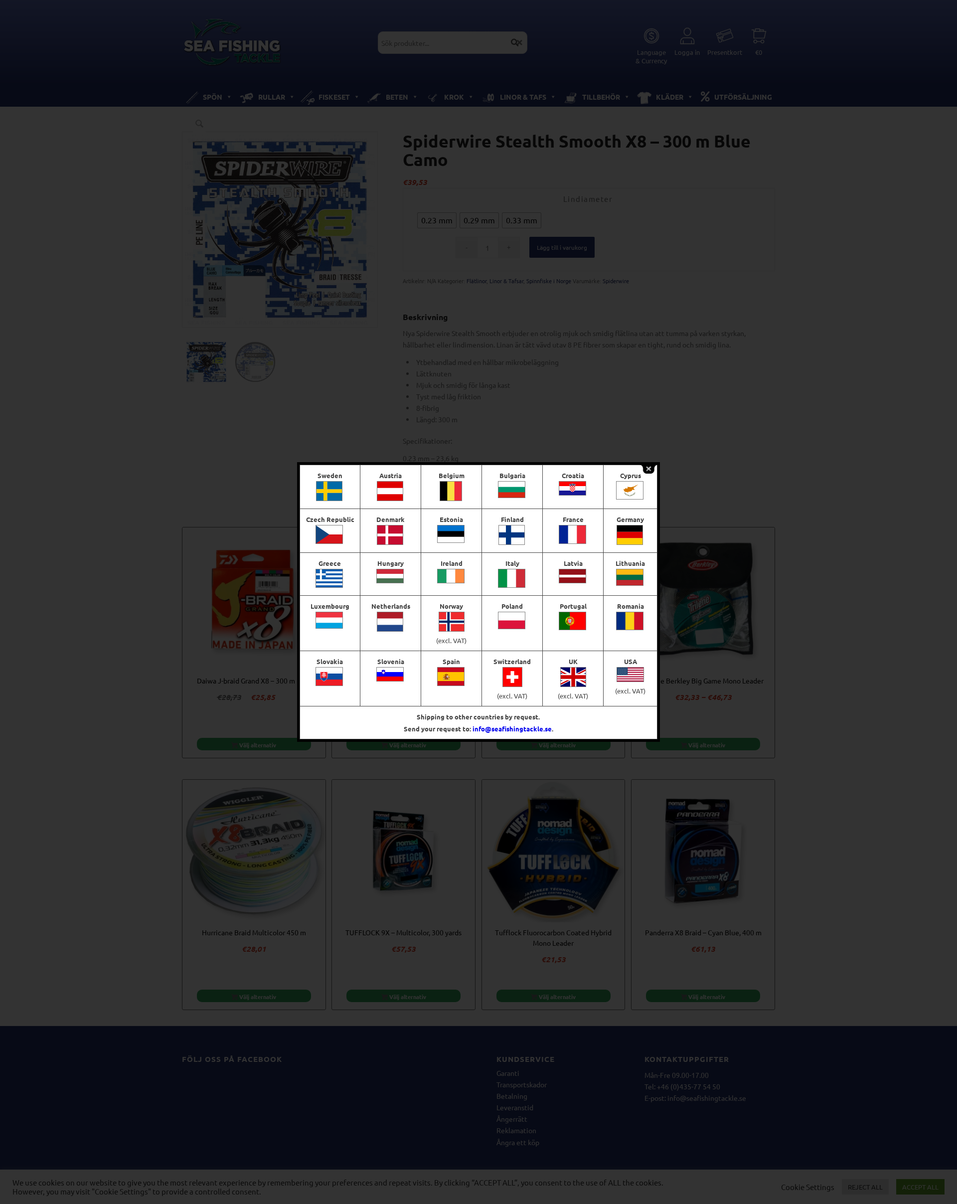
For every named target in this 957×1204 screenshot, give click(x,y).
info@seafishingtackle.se (512, 728)
